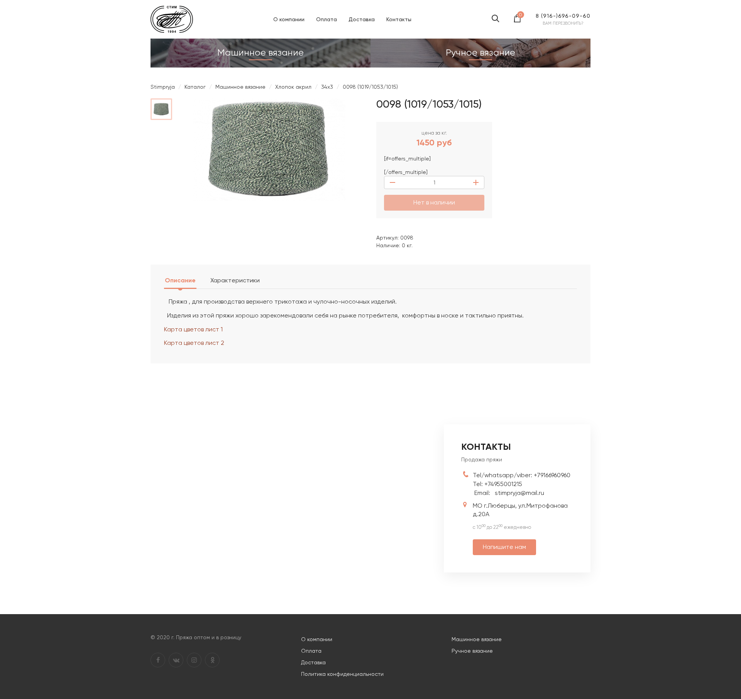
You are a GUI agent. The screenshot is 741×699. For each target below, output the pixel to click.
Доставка (362, 19)
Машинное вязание (240, 87)
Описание (180, 280)
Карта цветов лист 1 (193, 329)
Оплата (326, 19)
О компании (289, 19)
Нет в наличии (434, 202)
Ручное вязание (472, 651)
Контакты (398, 19)
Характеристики (235, 280)
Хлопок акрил (293, 87)
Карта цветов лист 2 (194, 342)
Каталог (195, 87)
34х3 (327, 87)
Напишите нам (504, 546)
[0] (517, 21)
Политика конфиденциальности (342, 674)
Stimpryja (163, 87)
